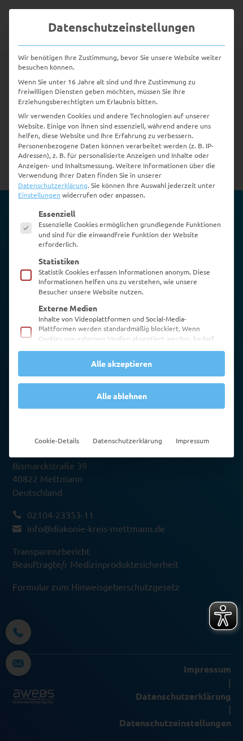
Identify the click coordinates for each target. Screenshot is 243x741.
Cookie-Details (56, 440)
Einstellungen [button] (39, 194)
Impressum (192, 440)
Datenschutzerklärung (53, 185)
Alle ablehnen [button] (122, 396)
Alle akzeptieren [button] (121, 363)
